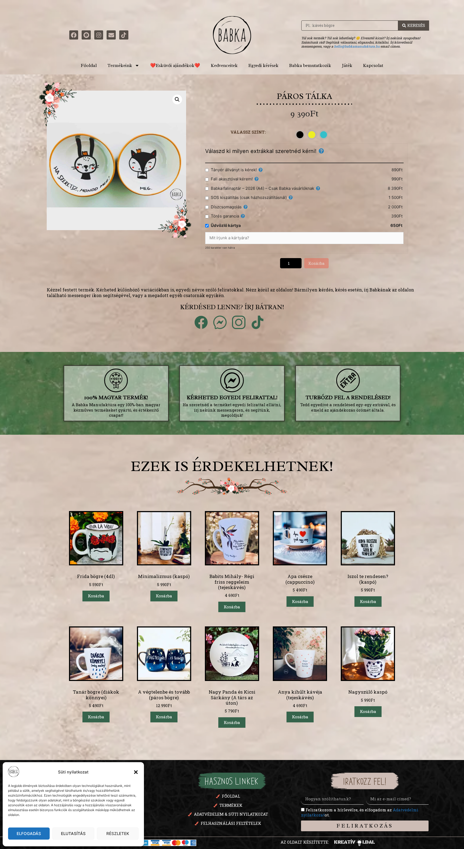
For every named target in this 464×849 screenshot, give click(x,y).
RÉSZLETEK (117, 833)
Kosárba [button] (96, 595)
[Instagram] (98, 35)
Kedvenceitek (224, 65)
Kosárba (316, 263)
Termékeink (119, 65)
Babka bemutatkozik (310, 65)
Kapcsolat (373, 65)
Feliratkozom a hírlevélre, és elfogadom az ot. (359, 812)
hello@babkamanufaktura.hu (357, 46)
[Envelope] (111, 35)
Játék (347, 65)
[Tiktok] (123, 35)
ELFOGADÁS (29, 833)
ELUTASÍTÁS (73, 833)
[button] (136, 772)
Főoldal (89, 65)
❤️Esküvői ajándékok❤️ (175, 65)
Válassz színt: (248, 132)
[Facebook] (73, 35)
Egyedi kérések (263, 65)
